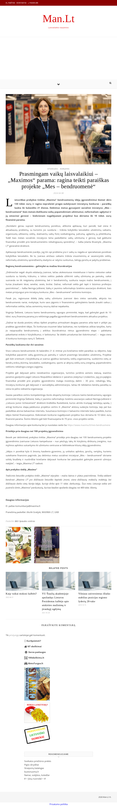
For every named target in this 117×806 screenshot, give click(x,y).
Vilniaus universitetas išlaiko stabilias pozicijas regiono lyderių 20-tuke (94, 597)
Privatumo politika (59, 804)
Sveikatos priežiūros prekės (37, 761)
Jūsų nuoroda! (35, 778)
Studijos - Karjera (58, 169)
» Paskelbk (33, 3)
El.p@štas (10, 3)
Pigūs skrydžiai (31, 764)
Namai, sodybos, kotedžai (37, 775)
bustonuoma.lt (31, 771)
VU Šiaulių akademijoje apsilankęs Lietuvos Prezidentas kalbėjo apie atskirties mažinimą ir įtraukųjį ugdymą (55, 601)
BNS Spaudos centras (25, 521)
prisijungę (14, 635)
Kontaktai (22, 3)
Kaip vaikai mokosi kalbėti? (21, 593)
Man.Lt (58, 18)
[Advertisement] (58, 58)
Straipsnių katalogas (34, 768)
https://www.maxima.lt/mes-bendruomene (89, 425)
